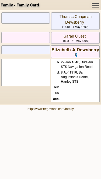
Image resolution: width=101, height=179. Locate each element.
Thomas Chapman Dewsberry (76, 19)
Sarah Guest (75, 36)
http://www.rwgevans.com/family (50, 108)
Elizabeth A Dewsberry (75, 49)
